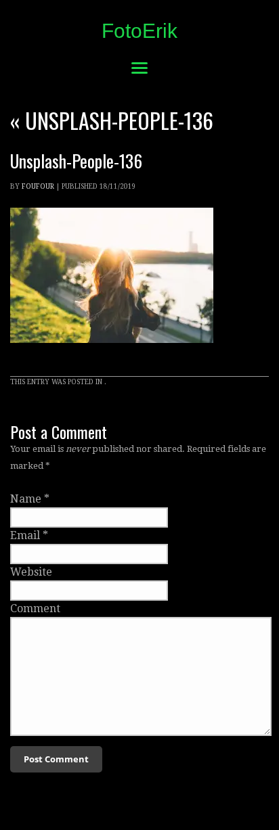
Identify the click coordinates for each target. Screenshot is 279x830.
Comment (35, 608)
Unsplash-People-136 (111, 120)
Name (25, 498)
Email (25, 535)
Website (31, 572)
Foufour (38, 186)
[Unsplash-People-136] (111, 355)
